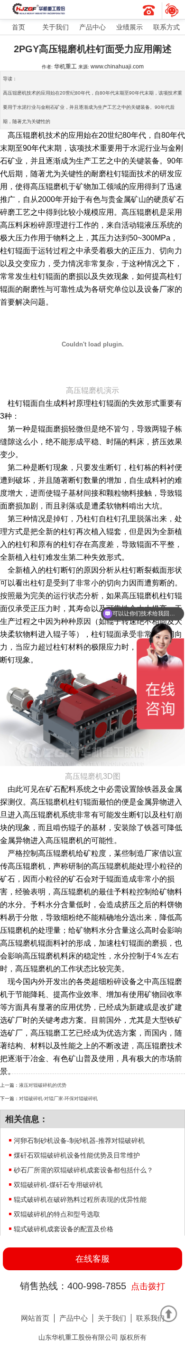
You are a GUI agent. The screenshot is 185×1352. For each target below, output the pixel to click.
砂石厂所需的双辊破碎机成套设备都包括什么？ (83, 1170)
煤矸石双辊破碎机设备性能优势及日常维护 (77, 1155)
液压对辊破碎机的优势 (42, 1085)
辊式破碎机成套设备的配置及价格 (63, 1229)
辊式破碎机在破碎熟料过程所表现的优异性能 (80, 1199)
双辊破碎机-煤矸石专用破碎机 (58, 1185)
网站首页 (35, 1318)
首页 (18, 27)
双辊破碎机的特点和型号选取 (57, 1214)
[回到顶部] (168, 1313)
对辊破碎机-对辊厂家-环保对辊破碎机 (58, 1098)
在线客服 (92, 1259)
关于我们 (55, 27)
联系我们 (150, 1318)
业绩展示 (129, 27)
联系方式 (166, 27)
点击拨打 (148, 1286)
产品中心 (92, 27)
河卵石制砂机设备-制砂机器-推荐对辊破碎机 (79, 1140)
